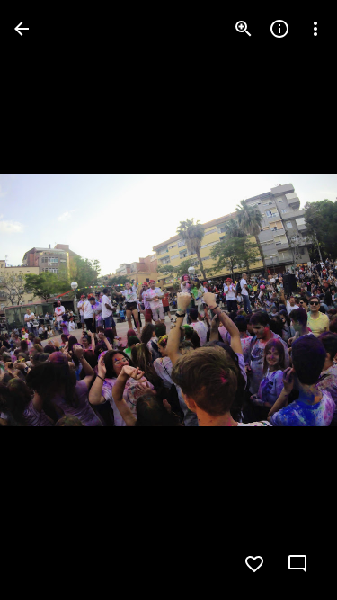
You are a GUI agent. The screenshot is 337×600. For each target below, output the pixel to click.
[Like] (254, 564)
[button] (50, 300)
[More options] (315, 29)
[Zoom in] (244, 29)
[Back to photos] (21, 28)
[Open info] (279, 29)
